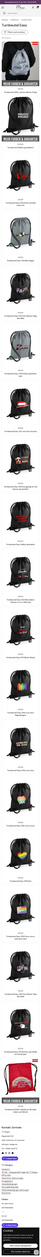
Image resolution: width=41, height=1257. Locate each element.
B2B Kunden (6, 1175)
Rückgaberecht (7, 1181)
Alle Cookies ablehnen (20, 1251)
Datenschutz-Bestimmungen (12, 1178)
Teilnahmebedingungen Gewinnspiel (15, 1190)
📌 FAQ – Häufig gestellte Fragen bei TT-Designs (20, 1172)
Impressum (6, 1169)
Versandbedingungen (9, 1184)
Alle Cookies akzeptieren (20, 1246)
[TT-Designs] (20, 7)
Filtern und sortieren (16, 32)
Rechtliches (6, 1193)
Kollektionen (15, 20)
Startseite (5, 20)
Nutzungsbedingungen (10, 1187)
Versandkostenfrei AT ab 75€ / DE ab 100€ (20, 2)
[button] (37, 7)
